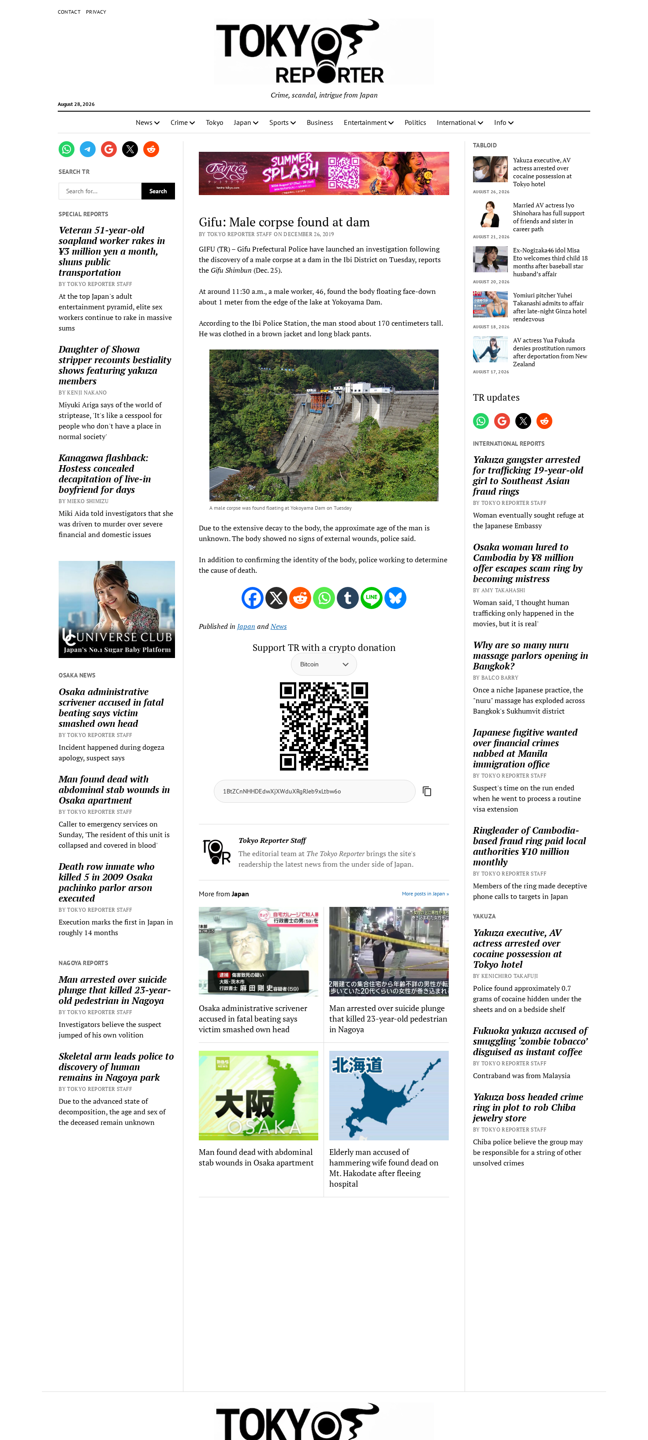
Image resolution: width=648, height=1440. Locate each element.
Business (320, 122)
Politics (415, 122)
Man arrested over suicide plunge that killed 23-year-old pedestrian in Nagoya (115, 990)
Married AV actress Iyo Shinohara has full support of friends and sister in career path (549, 217)
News (144, 122)
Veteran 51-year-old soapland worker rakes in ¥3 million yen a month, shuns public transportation (112, 251)
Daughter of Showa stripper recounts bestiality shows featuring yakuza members (115, 365)
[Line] (372, 598)
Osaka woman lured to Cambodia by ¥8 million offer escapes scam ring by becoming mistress (527, 562)
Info (500, 122)
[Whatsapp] (324, 598)
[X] (276, 598)
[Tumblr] (348, 598)
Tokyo (214, 122)
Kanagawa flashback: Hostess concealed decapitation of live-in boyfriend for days (105, 473)
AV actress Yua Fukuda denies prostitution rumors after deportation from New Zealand (550, 352)
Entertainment (365, 122)
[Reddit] (300, 598)
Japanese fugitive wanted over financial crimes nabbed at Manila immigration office (525, 748)
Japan (242, 122)
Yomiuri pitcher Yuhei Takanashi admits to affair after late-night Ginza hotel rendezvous (550, 307)
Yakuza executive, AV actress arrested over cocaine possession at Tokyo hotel (542, 172)
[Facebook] (253, 598)
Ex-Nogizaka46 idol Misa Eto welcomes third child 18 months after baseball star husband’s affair (550, 262)
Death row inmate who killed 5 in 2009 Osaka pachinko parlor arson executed (107, 882)
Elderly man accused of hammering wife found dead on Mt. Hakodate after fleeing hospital (384, 1168)
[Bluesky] (395, 598)
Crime (179, 122)
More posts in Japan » (425, 893)
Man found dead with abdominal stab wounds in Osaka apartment (114, 789)
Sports (279, 122)
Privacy (96, 11)
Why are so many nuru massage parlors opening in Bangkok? (530, 655)
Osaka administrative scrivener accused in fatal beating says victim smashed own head (111, 707)
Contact (69, 11)
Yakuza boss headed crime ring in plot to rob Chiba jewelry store (528, 1107)
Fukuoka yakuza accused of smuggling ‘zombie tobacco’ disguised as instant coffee (530, 1041)
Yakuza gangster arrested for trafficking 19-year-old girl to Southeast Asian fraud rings (528, 475)
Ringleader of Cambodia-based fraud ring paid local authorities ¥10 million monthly (529, 846)
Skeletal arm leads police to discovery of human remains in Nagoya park (116, 1067)
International (456, 122)
